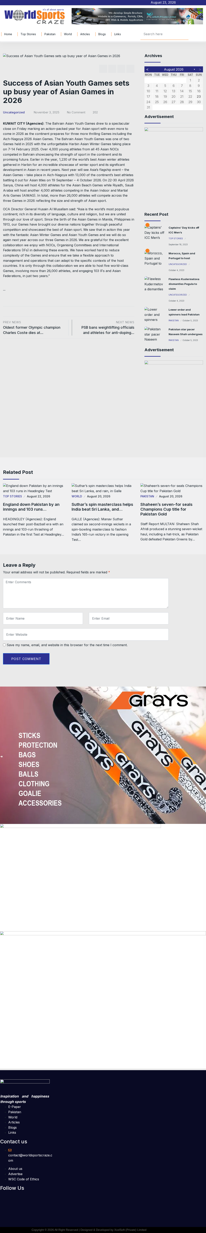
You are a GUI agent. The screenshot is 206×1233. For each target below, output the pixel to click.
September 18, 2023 (178, 244)
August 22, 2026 (38, 496)
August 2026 (173, 69)
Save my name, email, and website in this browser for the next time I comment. (67, 645)
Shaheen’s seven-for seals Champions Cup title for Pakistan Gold (166, 509)
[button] (16, 1196)
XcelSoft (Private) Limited (130, 1229)
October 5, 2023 (190, 320)
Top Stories (28, 34)
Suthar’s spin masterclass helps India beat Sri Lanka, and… (102, 507)
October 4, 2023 (176, 270)
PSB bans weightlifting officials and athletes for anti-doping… (107, 327)
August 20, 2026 (98, 496)
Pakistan (50, 34)
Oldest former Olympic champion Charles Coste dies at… (31, 327)
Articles (85, 34)
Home (8, 34)
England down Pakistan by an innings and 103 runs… (31, 507)
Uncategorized (14, 112)
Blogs (102, 34)
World (68, 34)
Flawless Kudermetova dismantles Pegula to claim (184, 283)
